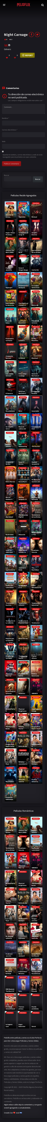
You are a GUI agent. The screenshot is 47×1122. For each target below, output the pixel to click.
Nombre (5, 118)
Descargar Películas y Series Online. (25, 1041)
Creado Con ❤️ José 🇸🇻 (13, 1113)
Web (3, 141)
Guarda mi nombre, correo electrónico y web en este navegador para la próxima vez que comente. (22, 156)
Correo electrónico (9, 130)
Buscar (6, 175)
